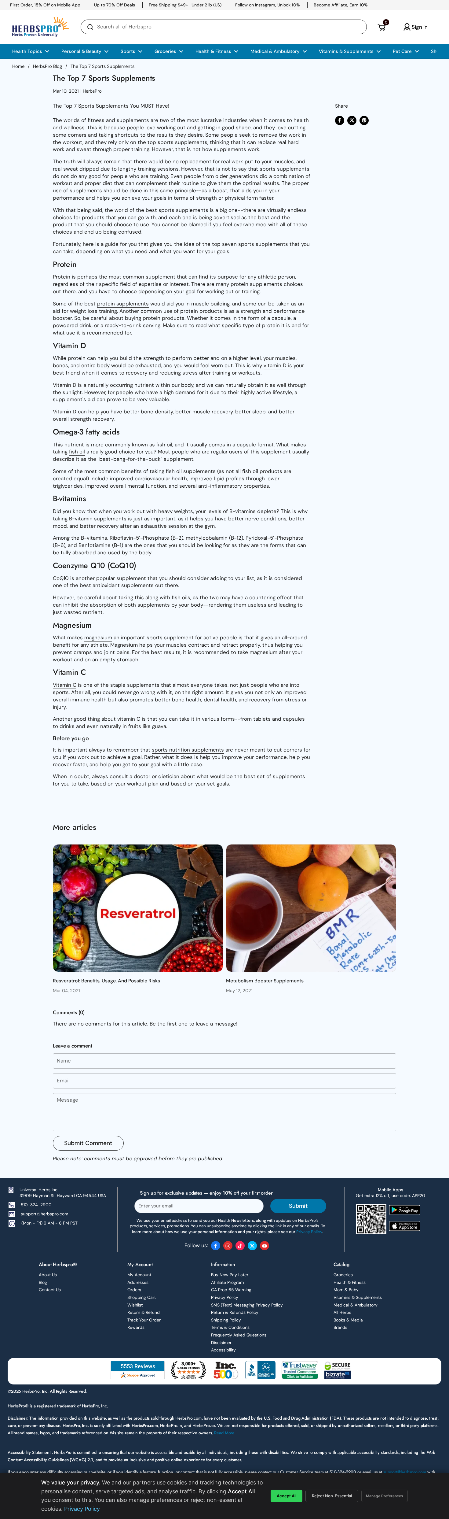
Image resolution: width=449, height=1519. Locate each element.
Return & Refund (143, 1312)
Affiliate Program (227, 1282)
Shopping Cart (141, 1297)
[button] (381, 27)
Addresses (137, 1282)
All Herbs (342, 1312)
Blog (43, 1282)
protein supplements (123, 303)
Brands (340, 1327)
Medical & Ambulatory (356, 1305)
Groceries (343, 1274)
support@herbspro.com (44, 1214)
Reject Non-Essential (332, 1495)
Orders (134, 1289)
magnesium (98, 637)
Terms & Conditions (230, 1327)
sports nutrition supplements (188, 749)
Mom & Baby (346, 1289)
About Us (48, 1274)
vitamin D (275, 365)
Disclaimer (221, 1342)
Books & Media (348, 1320)
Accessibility (223, 1350)
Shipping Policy (226, 1320)
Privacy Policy (224, 1297)
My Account (139, 1274)
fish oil (77, 451)
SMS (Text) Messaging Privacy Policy (247, 1305)
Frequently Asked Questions (238, 1335)
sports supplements (182, 142)
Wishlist (135, 1305)
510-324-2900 (36, 1204)
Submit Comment (88, 1143)
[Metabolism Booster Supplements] (311, 908)
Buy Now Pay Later (229, 1274)
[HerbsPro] (40, 27)
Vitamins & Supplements (358, 1297)
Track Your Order (144, 1320)
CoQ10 (61, 578)
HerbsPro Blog (47, 66)
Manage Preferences (384, 1496)
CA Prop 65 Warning (231, 1289)
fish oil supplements (191, 471)
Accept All (286, 1495)
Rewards (135, 1327)
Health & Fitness (350, 1282)
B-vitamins (242, 511)
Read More (224, 1433)
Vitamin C (64, 685)
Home (18, 66)
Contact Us (50, 1289)
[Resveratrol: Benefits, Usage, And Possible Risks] (138, 908)
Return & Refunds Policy (234, 1312)
